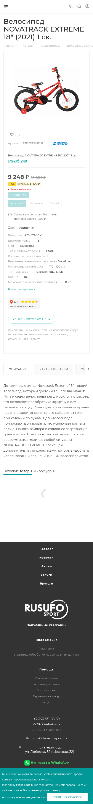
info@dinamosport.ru (49, 738)
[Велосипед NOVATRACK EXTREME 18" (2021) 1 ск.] (46, 90)
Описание (18, 369)
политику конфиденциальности (24, 797)
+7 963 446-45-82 (46, 724)
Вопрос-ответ (46, 690)
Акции (46, 566)
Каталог (46, 549)
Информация (46, 640)
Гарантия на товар (46, 696)
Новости (46, 557)
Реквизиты (46, 648)
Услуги (46, 574)
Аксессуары (44, 471)
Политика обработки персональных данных (46, 654)
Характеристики (54, 369)
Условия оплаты (46, 678)
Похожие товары (17, 471)
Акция (46, 702)
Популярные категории (47, 625)
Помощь (46, 669)
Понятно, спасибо (67, 797)
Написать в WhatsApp (50, 762)
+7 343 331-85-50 (47, 719)
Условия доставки (47, 684)
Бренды (46, 583)
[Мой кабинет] (87, 7)
